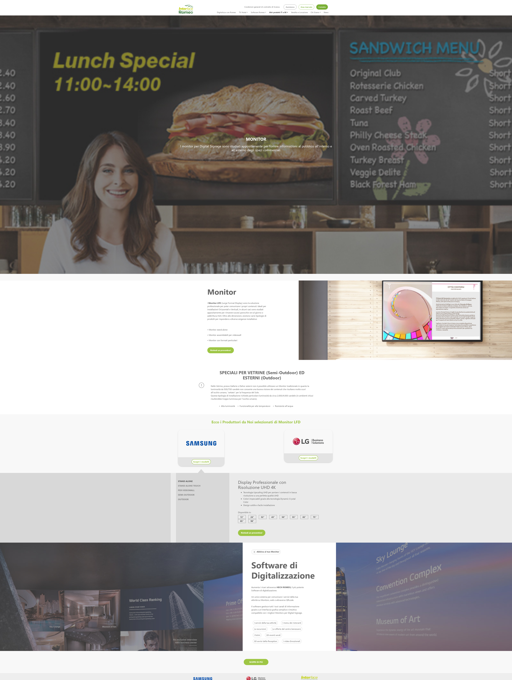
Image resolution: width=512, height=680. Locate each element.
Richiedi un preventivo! (220, 350)
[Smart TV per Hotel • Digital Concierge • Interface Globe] (186, 9)
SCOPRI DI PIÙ (256, 662)
